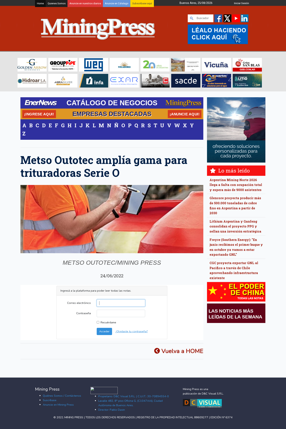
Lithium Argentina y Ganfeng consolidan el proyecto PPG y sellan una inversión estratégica (235, 226)
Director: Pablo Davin (111, 410)
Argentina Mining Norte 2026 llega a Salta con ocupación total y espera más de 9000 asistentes (236, 185)
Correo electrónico (79, 303)
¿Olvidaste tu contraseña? (131, 331)
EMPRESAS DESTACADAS (111, 113)
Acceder (104, 331)
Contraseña (83, 313)
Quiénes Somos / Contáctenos (62, 396)
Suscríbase (49, 400)
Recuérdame (108, 322)
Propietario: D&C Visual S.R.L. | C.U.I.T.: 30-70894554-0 (133, 396)
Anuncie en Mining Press (58, 405)
